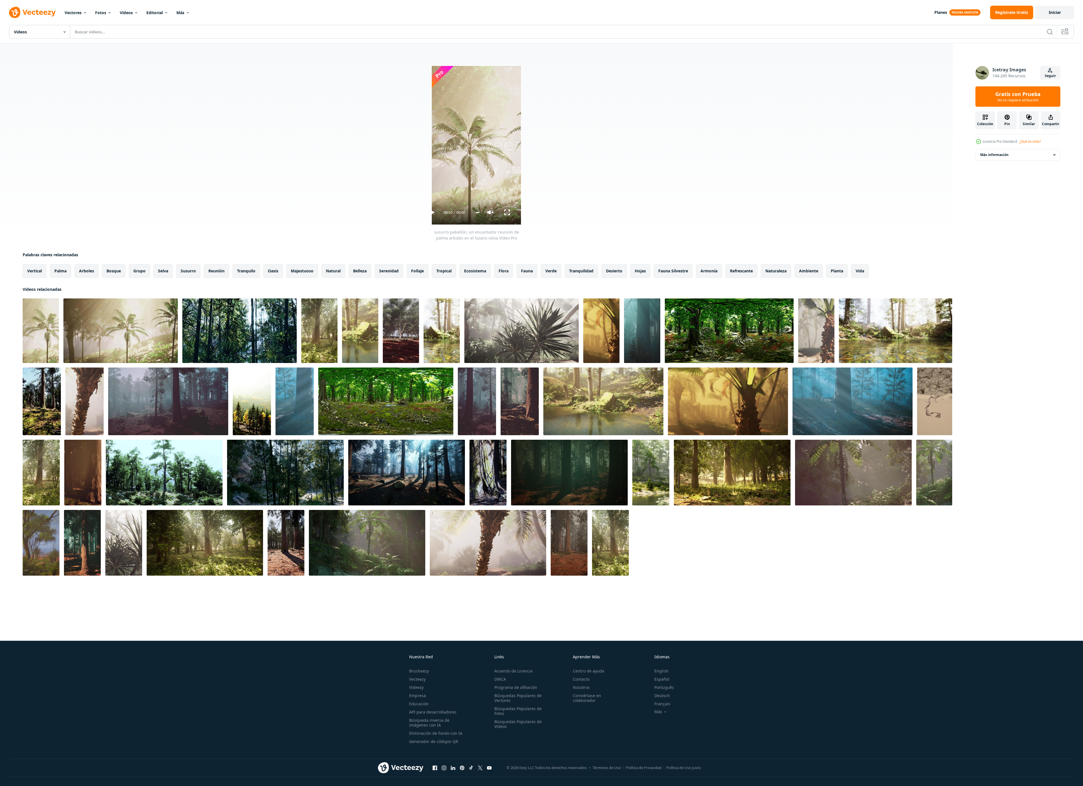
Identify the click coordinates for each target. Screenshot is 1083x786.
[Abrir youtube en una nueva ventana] (489, 767)
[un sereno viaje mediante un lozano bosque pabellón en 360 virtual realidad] (729, 330)
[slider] (477, 212)
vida (860, 271)
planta (837, 271)
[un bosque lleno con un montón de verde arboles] (41, 472)
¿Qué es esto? (1030, 141)
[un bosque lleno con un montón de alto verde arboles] (239, 330)
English (661, 671)
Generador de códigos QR (433, 741)
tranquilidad (581, 271)
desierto (614, 271)
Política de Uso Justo (683, 767)
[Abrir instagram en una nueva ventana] (444, 767)
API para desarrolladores (432, 712)
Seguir (1050, 75)
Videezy (416, 687)
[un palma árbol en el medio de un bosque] (521, 330)
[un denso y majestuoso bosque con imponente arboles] (42, 401)
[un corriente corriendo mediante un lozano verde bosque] (442, 330)
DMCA (500, 679)
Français (662, 703)
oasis (273, 271)
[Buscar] (1049, 31)
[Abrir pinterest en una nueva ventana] (462, 767)
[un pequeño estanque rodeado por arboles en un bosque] (360, 330)
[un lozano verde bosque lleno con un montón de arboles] (319, 330)
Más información (994, 154)
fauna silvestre (673, 271)
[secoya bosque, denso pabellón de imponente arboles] (82, 543)
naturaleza (776, 271)
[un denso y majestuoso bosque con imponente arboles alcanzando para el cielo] (82, 472)
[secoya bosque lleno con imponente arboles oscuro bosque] (406, 472)
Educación (419, 703)
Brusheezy (419, 671)
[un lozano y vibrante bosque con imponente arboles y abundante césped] (934, 401)
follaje (417, 271)
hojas (640, 271)
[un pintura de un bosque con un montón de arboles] (285, 472)
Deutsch (662, 695)
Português (664, 687)
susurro (188, 271)
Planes (940, 12)
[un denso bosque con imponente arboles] (252, 401)
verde (551, 271)
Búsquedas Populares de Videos (518, 724)
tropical (444, 271)
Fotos (100, 12)
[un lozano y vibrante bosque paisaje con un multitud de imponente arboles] (164, 472)
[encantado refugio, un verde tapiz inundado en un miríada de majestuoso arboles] (367, 543)
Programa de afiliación (515, 687)
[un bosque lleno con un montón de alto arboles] (168, 401)
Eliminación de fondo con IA (435, 733)
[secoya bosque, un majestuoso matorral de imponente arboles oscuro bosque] (569, 472)
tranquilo (246, 271)
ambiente (808, 271)
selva (163, 271)
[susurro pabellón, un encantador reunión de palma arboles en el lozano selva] (41, 330)
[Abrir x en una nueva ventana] (480, 767)
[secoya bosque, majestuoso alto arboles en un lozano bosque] (642, 330)
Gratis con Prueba (1018, 96)
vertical (34, 271)
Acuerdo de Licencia (513, 671)
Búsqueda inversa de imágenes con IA (429, 722)
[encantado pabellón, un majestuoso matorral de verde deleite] (41, 543)
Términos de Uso (607, 767)
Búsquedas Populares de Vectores (518, 698)
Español (661, 679)
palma (60, 271)
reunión (216, 271)
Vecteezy (417, 679)
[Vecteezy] (32, 12)
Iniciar (1055, 12)
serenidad (389, 271)
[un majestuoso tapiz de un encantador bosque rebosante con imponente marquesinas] (934, 472)
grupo (139, 271)
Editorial (154, 12)
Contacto (581, 679)
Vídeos (126, 12)
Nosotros (581, 687)
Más (180, 12)
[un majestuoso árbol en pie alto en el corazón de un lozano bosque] (488, 472)
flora (504, 271)
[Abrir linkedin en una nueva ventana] (453, 767)
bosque (113, 271)
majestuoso (302, 271)
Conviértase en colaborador (587, 698)
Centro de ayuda (588, 671)
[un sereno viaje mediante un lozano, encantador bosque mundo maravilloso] (385, 401)
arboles (86, 271)
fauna (527, 271)
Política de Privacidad (643, 767)
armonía (708, 271)
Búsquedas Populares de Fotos (518, 711)
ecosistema (475, 271)
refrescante (741, 271)
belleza (360, 271)
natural (333, 271)
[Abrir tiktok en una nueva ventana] (471, 767)
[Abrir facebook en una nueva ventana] (435, 767)
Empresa (417, 695)
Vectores (73, 12)
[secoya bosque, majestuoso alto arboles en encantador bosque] (520, 401)
